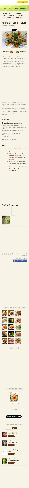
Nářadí (20, 16)
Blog (10, 14)
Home (5, 14)
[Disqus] (14, 285)
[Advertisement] (14, 83)
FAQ (4, 18)
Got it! (22, 2)
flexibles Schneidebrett (14, 157)
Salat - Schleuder (13, 150)
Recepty (18, 14)
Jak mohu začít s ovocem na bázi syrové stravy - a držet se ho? (14, 460)
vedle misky (23, 51)
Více (9, 18)
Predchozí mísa (6, 52)
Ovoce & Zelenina (9, 16)
